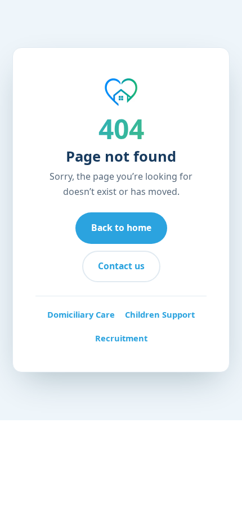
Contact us (121, 266)
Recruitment (121, 338)
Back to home (121, 227)
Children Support (160, 314)
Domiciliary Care (81, 314)
